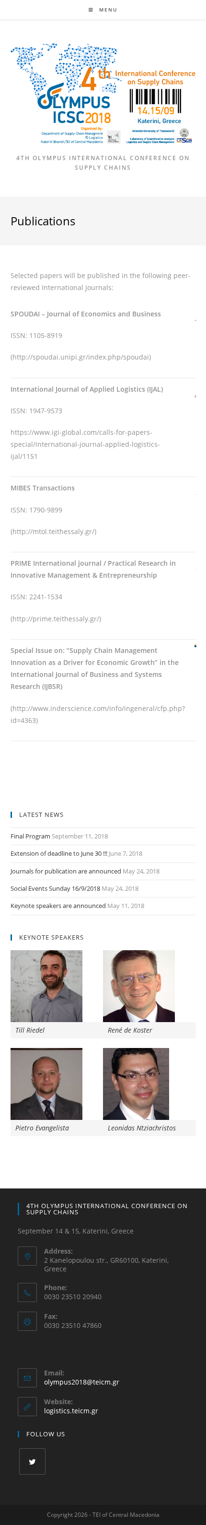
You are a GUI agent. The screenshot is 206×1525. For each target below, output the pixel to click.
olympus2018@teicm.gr (81, 1381)
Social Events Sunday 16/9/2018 (55, 888)
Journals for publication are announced (66, 871)
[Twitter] (32, 1461)
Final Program (30, 836)
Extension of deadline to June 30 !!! (59, 853)
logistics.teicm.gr (71, 1410)
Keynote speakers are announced (58, 905)
